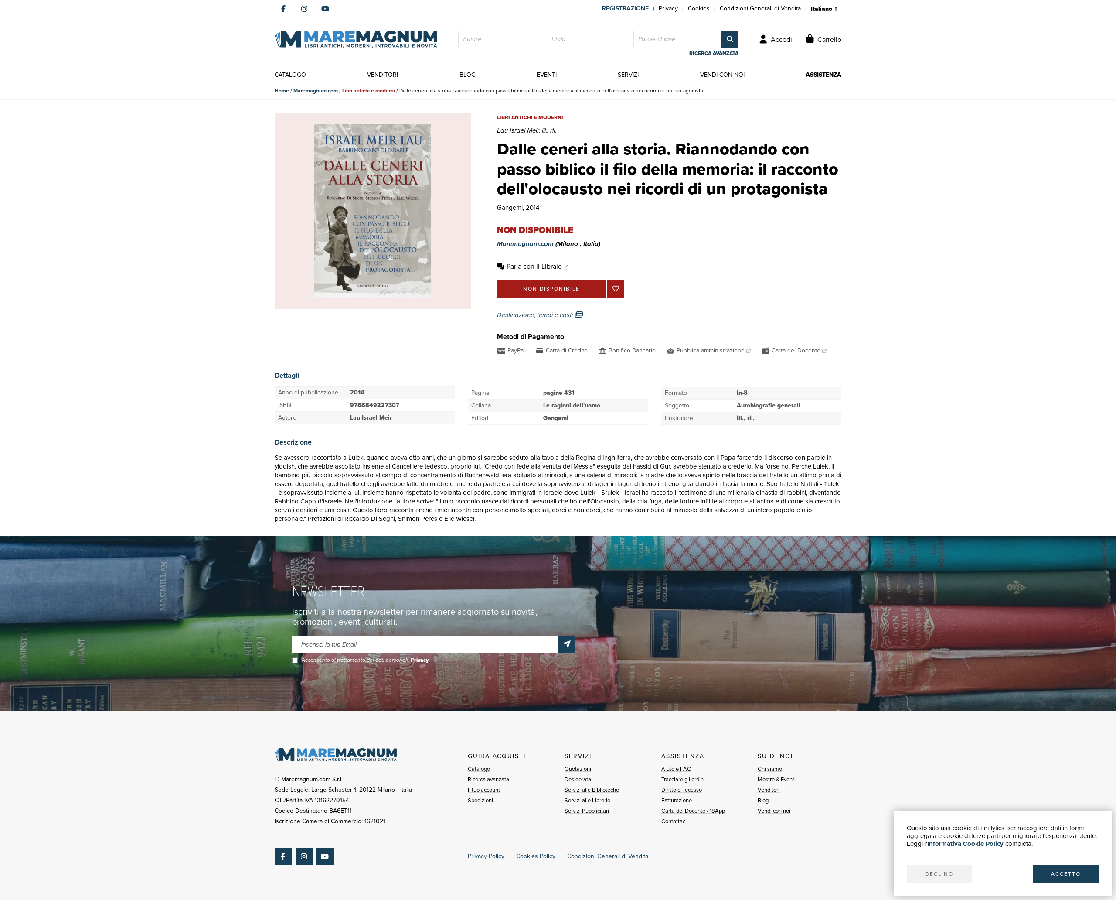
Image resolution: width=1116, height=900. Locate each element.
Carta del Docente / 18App (693, 811)
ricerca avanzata (713, 53)
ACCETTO (1066, 874)
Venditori (768, 790)
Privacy (668, 8)
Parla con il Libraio (534, 266)
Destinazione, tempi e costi (536, 315)
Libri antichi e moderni (368, 91)
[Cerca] (729, 39)
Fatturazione (676, 800)
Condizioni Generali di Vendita (760, 8)
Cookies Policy (535, 856)
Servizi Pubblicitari (587, 811)
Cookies (699, 8)
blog (467, 74)
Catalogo (479, 769)
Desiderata (578, 779)
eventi (547, 74)
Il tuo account (484, 790)
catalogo (290, 74)
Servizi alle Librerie (587, 800)
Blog (763, 800)
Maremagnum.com (315, 91)
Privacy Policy (486, 856)
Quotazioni (578, 769)
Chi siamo (770, 769)
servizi (628, 74)
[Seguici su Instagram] (304, 8)
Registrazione (625, 8)
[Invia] (566, 644)
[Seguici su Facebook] (283, 8)
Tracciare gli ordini (683, 779)
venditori (382, 74)
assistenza (823, 74)
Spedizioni (480, 800)
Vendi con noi (774, 811)
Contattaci (674, 821)
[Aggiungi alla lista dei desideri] (615, 289)
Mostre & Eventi (777, 779)
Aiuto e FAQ (676, 769)
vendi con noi (722, 74)
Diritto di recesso (681, 790)
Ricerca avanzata (488, 779)
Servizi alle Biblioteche (592, 790)
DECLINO (939, 874)
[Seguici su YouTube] (325, 8)
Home (282, 91)
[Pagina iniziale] (356, 39)
